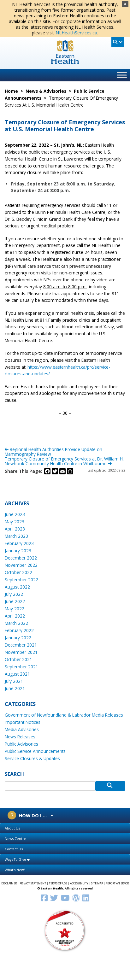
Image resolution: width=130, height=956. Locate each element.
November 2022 (21, 565)
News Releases (20, 737)
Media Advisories (22, 729)
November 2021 (21, 652)
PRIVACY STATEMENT (33, 883)
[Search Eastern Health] (117, 42)
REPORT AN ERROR (117, 883)
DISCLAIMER (9, 883)
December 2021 (21, 645)
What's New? (15, 869)
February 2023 (19, 543)
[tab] (65, 828)
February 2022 (19, 630)
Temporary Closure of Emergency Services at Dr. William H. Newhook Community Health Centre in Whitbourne (64, 461)
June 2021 (15, 688)
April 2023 (15, 529)
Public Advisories (21, 744)
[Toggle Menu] (122, 75)
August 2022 (17, 587)
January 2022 (18, 638)
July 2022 (14, 594)
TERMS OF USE (58, 883)
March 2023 (16, 536)
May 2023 (14, 522)
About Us (12, 828)
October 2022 (18, 572)
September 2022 (21, 580)
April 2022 (15, 616)
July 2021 (14, 681)
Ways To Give (16, 859)
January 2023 (18, 551)
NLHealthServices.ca (76, 33)
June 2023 (15, 514)
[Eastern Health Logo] (65, 62)
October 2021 (18, 659)
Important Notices (22, 722)
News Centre (15, 838)
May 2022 (14, 609)
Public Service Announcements (35, 751)
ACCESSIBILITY (79, 883)
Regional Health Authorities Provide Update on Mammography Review (53, 451)
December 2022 (21, 558)
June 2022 (15, 601)
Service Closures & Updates (32, 758)
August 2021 (17, 674)
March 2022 (16, 623)
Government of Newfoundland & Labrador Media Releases (64, 715)
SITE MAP (97, 883)
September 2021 (21, 667)
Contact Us (14, 849)
